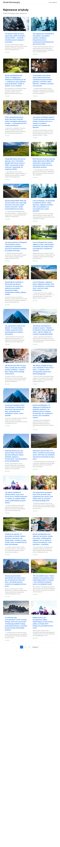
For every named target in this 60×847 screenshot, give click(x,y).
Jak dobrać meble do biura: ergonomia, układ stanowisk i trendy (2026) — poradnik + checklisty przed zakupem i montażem (15, 38)
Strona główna (53, 2)
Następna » (35, 647)
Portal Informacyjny (11, 2)
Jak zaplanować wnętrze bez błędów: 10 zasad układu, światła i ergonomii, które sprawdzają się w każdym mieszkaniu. (15, 330)
